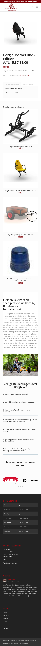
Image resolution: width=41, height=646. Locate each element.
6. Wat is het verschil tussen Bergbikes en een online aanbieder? (18, 440)
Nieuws (5, 625)
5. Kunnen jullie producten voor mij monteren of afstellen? (19, 430)
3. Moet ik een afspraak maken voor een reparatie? (17, 411)
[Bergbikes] (17, 7)
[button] (20, 395)
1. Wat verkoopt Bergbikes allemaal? (15, 394)
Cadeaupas (11, 579)
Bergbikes (13, 563)
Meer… (5, 559)
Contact (5, 628)
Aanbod (5, 618)
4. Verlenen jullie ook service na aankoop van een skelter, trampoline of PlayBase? (20, 420)
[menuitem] (32, 7)
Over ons (5, 615)
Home (5, 612)
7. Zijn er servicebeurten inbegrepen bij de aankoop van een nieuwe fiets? (17, 450)
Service (5, 622)
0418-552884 (8, 557)
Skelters (21, 75)
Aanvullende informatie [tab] (12, 84)
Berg (28, 75)
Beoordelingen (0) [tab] (28, 84)
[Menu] (37, 7)
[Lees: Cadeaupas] (5, 580)
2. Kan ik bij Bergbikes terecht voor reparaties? (19, 402)
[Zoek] (32, 7)
